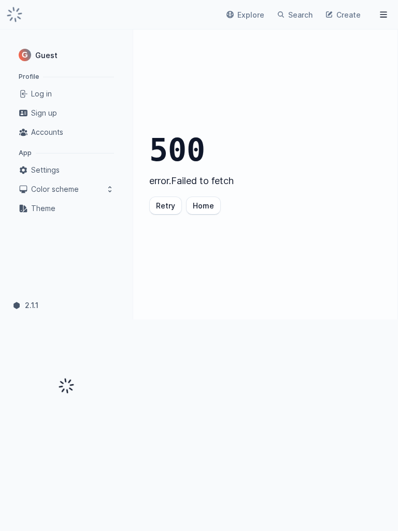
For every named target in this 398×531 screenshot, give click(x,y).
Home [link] (203, 205)
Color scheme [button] (55, 189)
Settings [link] (45, 169)
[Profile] (383, 14)
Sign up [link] (44, 112)
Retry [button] (165, 205)
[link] (14, 14)
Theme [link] (43, 208)
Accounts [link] (47, 132)
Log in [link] (41, 93)
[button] (66, 55)
